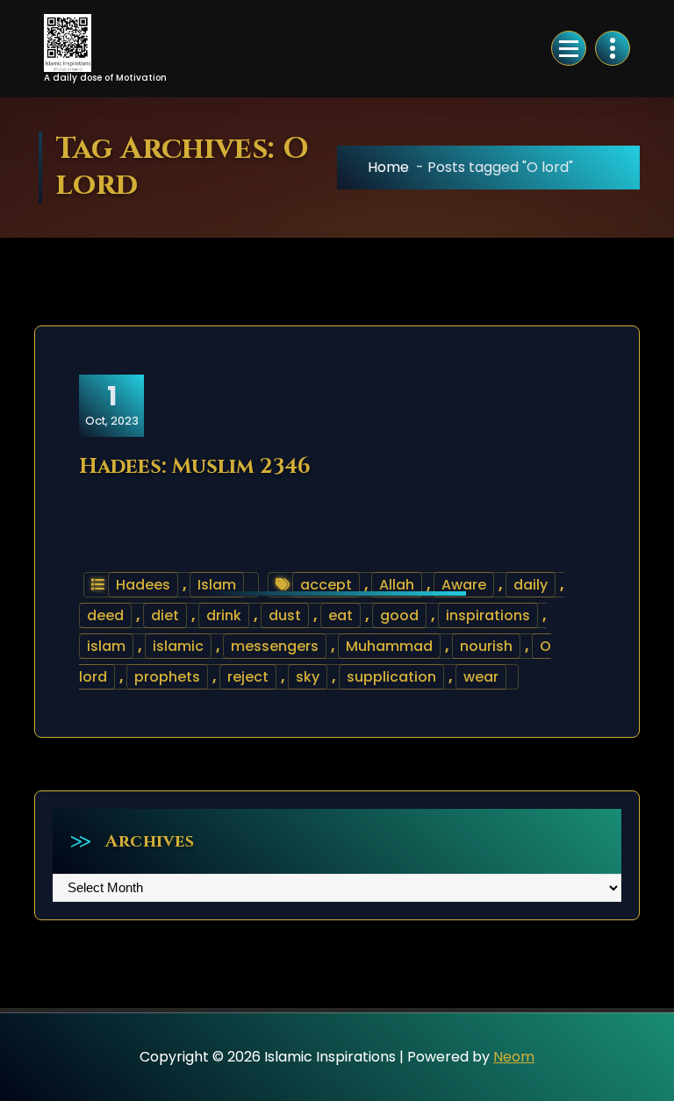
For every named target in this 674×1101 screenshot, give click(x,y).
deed (105, 615)
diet (165, 615)
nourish (486, 646)
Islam (216, 585)
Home (388, 167)
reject (248, 677)
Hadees (143, 585)
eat (340, 615)
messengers (275, 646)
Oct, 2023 (112, 404)
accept (326, 585)
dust (285, 615)
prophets (167, 677)
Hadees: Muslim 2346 (195, 467)
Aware (463, 585)
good (399, 615)
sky (307, 677)
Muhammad (389, 646)
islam (106, 646)
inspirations (488, 615)
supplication (391, 677)
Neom (513, 1057)
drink (223, 615)
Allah (396, 585)
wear (480, 677)
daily (530, 585)
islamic (178, 646)
